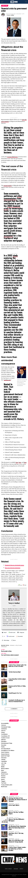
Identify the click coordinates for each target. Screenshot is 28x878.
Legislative (4, 761)
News (2, 770)
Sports (3, 779)
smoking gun (7, 380)
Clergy (3, 732)
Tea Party (3, 783)
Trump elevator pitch (6, 785)
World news (4, 786)
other (19, 196)
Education (3, 741)
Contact (21, 868)
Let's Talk (3, 763)
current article (8, 185)
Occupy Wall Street (12, 157)
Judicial (3, 759)
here (17, 462)
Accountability (5, 723)
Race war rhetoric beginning (12, 567)
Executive (3, 745)
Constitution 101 (5, 736)
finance (13, 645)
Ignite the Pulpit (5, 756)
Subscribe (16, 868)
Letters (3, 765)
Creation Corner (5, 737)
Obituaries (4, 772)
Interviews (3, 757)
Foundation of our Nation (7, 750)
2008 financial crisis (12, 207)
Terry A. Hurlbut (10, 15)
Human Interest (5, 754)
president (4, 646)
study (15, 255)
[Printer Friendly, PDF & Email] (22, 585)
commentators (10, 198)
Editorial (3, 739)
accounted (8, 235)
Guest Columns (5, 752)
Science (3, 777)
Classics (3, 730)
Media (2, 766)
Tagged (3, 781)
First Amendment (5, 748)
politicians (19, 645)
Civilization (4, 728)
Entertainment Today (6, 743)
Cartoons (3, 725)
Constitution (4, 734)
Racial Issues (4, 774)
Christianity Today (6, 727)
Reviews (3, 775)
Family (2, 747)
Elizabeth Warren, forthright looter (14, 565)
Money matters (5, 768)
